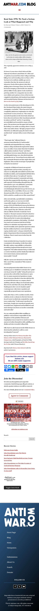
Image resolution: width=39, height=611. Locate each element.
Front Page (11, 532)
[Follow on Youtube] (24, 586)
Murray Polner (10, 25)
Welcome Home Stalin (11, 450)
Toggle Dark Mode (12, 488)
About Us (10, 562)
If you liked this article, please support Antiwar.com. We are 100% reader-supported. (19, 359)
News (26, 25)
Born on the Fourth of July (11, 101)
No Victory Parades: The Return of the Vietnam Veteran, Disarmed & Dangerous (17, 338)
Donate (10, 572)
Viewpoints (11, 548)
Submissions (12, 557)
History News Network (19, 348)
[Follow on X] (19, 586)
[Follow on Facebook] (15, 586)
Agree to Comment (19, 396)
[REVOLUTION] (17, 425)
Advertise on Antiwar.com (19, 429)
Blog (9, 538)
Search (9, 567)
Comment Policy (29, 390)
